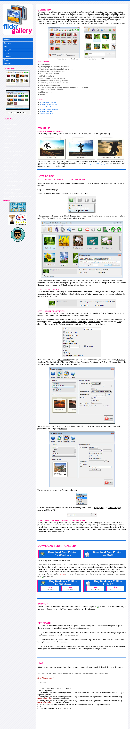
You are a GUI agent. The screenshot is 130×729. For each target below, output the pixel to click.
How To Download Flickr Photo (13, 155)
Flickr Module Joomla (10, 170)
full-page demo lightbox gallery (96, 164)
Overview (7, 57)
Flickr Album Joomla (10, 136)
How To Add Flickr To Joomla (12, 189)
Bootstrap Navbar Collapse (47, 102)
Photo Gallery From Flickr (11, 143)
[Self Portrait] (81, 148)
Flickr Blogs (7, 128)
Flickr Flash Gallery (10, 185)
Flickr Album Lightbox (10, 124)
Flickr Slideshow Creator (11, 159)
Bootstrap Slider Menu (46, 114)
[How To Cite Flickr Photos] (18, 86)
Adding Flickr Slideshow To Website (14, 151)
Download (7, 43)
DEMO (6, 53)
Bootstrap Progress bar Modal (48, 109)
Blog (5, 46)
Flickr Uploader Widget (11, 174)
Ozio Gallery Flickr (9, 121)
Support (7, 60)
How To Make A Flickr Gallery (13, 181)
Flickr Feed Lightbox (10, 178)
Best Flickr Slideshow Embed (12, 166)
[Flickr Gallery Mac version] (100, 42)
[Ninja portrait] (52, 148)
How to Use (8, 50)
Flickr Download (8, 140)
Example (7, 40)
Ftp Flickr (6, 147)
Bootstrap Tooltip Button (46, 107)
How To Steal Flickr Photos (12, 132)
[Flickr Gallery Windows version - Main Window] (64, 42)
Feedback (7, 64)
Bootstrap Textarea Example (48, 104)
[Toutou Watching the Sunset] (110, 148)
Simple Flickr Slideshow (11, 162)
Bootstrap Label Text (45, 111)
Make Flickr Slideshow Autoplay (13, 193)
